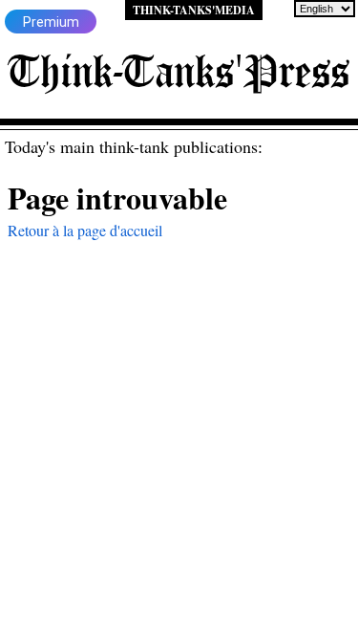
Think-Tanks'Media (194, 10)
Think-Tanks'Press (179, 71)
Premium (51, 22)
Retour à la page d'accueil (85, 230)
